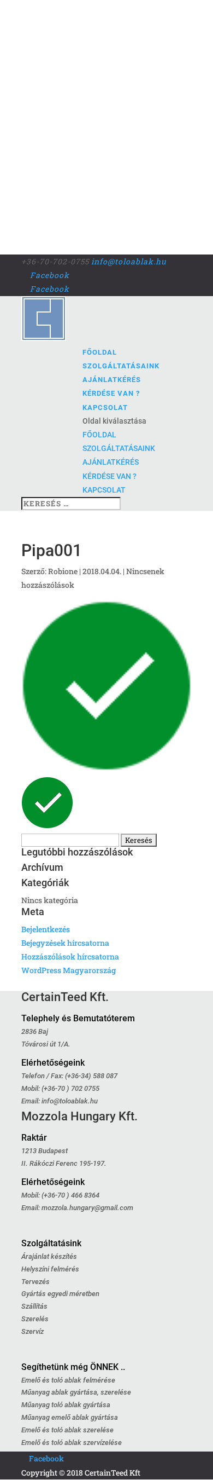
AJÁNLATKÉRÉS (111, 379)
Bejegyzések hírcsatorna (65, 943)
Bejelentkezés (45, 929)
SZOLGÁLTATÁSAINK (120, 366)
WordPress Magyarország (68, 970)
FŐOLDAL (99, 352)
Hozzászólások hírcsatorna (70, 956)
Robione (63, 571)
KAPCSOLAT (105, 407)
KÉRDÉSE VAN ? (111, 393)
